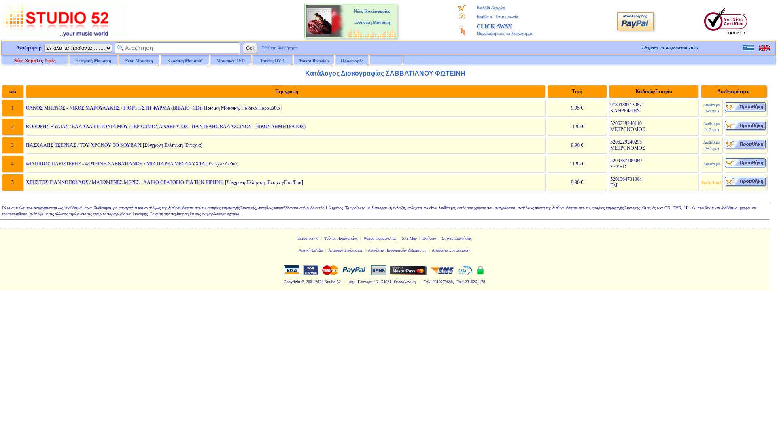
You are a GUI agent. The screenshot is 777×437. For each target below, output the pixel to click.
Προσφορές (352, 60)
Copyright (292, 282)
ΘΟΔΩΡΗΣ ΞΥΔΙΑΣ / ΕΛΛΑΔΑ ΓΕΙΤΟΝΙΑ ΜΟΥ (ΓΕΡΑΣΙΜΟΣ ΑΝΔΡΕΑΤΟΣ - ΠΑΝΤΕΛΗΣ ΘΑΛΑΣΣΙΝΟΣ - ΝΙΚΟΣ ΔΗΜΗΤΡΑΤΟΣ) (166, 126)
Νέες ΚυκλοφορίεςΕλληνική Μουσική (372, 16)
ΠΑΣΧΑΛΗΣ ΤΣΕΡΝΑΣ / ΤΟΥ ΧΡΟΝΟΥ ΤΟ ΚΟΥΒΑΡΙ (84, 145)
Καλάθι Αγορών (491, 7)
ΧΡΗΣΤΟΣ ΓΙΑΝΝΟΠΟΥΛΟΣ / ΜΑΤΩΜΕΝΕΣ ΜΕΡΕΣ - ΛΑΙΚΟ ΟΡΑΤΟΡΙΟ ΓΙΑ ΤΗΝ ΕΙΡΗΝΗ (125, 182)
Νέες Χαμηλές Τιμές (35, 60)
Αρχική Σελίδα (311, 250)
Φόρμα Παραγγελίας (379, 238)
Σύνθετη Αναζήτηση (280, 47)
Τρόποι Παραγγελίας (341, 238)
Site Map (409, 238)
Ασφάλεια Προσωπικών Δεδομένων (397, 250)
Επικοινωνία (506, 16)
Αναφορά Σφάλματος (345, 250)
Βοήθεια (484, 16)
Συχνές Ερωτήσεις (457, 238)
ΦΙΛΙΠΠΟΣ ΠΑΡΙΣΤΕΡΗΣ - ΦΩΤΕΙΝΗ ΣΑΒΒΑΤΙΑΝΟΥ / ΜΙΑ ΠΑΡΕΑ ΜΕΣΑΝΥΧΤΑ (115, 164)
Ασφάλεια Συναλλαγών (451, 250)
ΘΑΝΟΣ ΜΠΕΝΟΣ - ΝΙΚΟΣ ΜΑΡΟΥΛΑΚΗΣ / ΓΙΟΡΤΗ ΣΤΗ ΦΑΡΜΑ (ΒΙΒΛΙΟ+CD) (113, 108)
